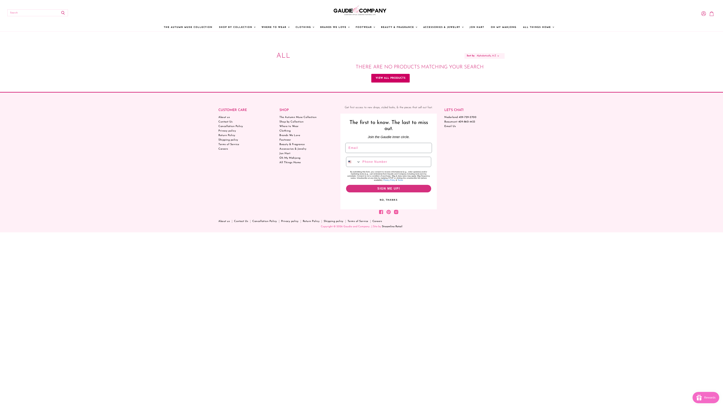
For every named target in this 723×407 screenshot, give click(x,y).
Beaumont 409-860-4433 (459, 121)
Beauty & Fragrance (398, 27)
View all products (390, 78)
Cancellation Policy (230, 126)
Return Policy (226, 135)
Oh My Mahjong (503, 27)
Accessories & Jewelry (442, 27)
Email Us (450, 126)
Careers (223, 149)
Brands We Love (334, 27)
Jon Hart (477, 27)
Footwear (364, 27)
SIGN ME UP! (388, 188)
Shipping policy (228, 139)
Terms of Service (228, 144)
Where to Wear (275, 27)
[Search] (63, 12)
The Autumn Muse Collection (188, 27)
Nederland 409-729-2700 (460, 117)
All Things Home (537, 27)
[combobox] (353, 162)
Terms (400, 180)
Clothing (304, 27)
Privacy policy (227, 130)
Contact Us (225, 121)
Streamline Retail (392, 226)
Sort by (470, 56)
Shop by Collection (236, 27)
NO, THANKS (389, 200)
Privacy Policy (389, 180)
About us (224, 117)
